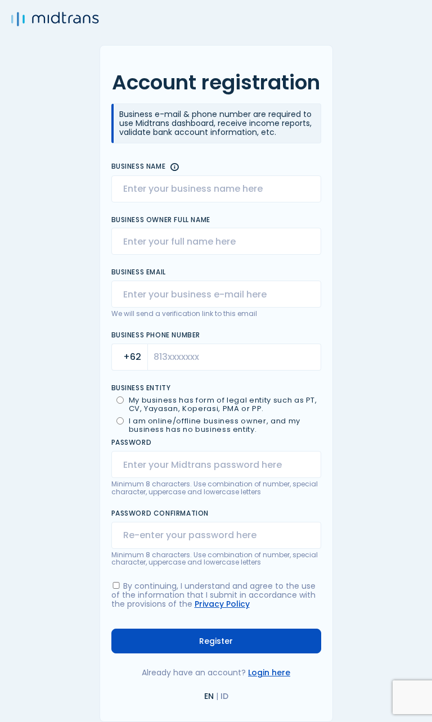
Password (131, 443)
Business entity (141, 388)
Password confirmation (160, 513)
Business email (138, 272)
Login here (269, 672)
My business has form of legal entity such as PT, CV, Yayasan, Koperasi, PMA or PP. (223, 404)
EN (209, 696)
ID (224, 696)
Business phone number (156, 335)
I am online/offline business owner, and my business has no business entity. (214, 425)
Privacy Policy (222, 604)
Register (216, 641)
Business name (138, 166)
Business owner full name (160, 220)
